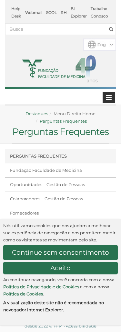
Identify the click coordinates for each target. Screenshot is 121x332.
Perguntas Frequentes (63, 121)
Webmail (33, 12)
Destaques (36, 113)
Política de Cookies (23, 293)
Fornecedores (24, 213)
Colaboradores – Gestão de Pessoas (46, 198)
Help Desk (16, 12)
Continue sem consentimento (60, 252)
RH (64, 12)
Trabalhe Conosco (99, 12)
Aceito (60, 268)
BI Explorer (79, 12)
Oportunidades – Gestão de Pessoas (47, 184)
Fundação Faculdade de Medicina (46, 170)
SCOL (51, 12)
